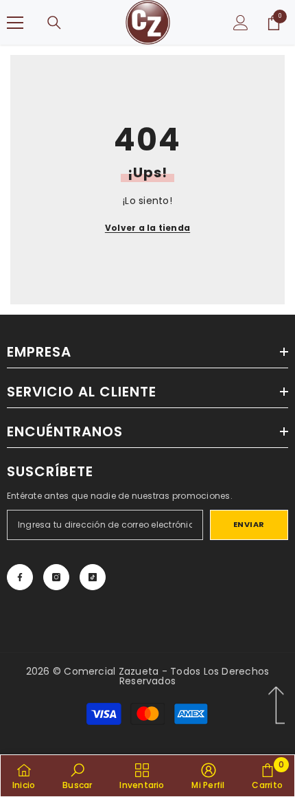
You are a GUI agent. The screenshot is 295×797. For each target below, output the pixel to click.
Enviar (249, 524)
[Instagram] (56, 577)
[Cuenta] (240, 22)
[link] (77, 775)
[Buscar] (54, 22)
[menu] (15, 22)
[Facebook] (20, 577)
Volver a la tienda (147, 228)
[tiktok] (93, 577)
